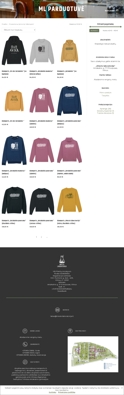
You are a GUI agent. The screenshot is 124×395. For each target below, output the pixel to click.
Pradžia (4, 24)
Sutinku (52, 392)
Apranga (103, 109)
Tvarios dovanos (104, 113)
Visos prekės (110, 10)
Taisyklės (105, 95)
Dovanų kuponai (104, 111)
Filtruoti (94, 30)
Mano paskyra (105, 92)
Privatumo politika (66, 392)
